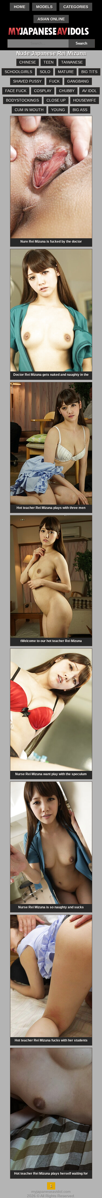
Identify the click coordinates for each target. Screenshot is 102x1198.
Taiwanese (72, 62)
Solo (45, 72)
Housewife (84, 100)
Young (58, 110)
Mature (66, 72)
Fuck (54, 81)
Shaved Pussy (27, 81)
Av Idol (89, 91)
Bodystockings (22, 100)
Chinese (27, 62)
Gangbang (78, 81)
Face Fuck (15, 91)
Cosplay (42, 91)
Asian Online (51, 19)
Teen (49, 62)
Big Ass (80, 110)
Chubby (67, 91)
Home (19, 7)
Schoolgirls (18, 72)
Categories (75, 7)
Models (44, 7)
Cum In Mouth (29, 110)
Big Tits (89, 72)
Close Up (56, 100)
